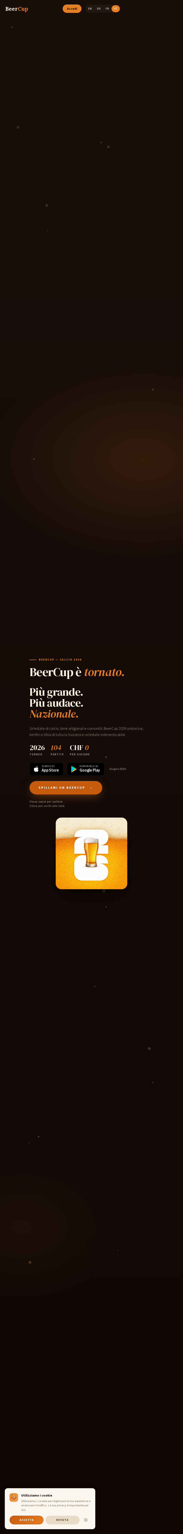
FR (107, 9)
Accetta (27, 1520)
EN (90, 9)
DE (99, 9)
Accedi (72, 8)
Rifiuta (62, 1520)
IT (115, 9)
